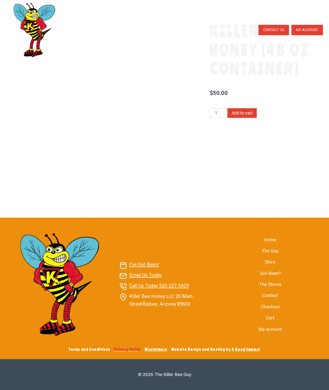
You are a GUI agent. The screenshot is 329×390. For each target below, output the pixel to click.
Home (270, 239)
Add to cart (242, 112)
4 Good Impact (246, 349)
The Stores (201, 30)
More (227, 30)
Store (270, 262)
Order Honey (128, 30)
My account (270, 329)
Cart (270, 318)
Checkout (270, 306)
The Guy (97, 30)
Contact (270, 295)
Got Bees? (169, 30)
